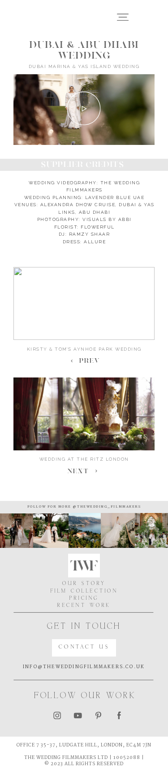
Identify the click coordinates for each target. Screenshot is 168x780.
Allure (95, 241)
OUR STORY (84, 583)
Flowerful (98, 227)
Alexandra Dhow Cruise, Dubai (88, 204)
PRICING (84, 598)
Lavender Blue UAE (115, 197)
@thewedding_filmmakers (106, 506)
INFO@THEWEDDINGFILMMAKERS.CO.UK (84, 667)
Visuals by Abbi (107, 219)
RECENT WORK (84, 605)
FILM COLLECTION (84, 591)
